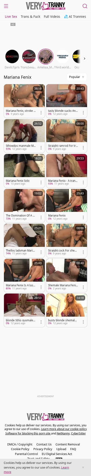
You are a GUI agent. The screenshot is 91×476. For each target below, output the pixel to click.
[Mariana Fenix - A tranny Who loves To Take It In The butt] (66, 171)
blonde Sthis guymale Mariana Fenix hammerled (21, 320)
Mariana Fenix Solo (17, 180)
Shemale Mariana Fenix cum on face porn (62, 285)
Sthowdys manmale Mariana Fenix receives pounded (20, 145)
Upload (61, 449)
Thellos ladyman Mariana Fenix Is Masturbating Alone (21, 250)
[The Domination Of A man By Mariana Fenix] (24, 206)
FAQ (73, 449)
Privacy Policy (42, 449)
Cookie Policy (20, 449)
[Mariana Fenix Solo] (24, 171)
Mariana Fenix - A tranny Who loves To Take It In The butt (62, 180)
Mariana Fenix (57, 215)
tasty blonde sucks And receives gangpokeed (62, 110)
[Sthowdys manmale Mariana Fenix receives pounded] (24, 136)
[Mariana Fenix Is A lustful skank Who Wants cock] (24, 275)
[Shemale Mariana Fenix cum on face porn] (66, 275)
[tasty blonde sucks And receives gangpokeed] (66, 101)
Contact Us (44, 444)
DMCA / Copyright (19, 444)
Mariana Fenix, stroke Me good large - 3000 (21, 110)
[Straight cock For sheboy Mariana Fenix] (66, 240)
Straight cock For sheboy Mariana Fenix (63, 250)
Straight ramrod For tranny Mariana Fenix (62, 145)
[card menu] (41, 113)
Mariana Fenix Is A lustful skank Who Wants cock (20, 285)
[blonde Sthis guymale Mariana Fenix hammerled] (24, 310)
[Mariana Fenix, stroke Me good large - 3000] (24, 101)
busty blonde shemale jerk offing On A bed (63, 320)
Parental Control (26, 454)
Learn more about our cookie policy (64, 429)
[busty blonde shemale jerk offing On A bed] (66, 310)
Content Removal (68, 444)
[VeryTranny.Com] (45, 6)
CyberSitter (78, 433)
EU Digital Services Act (57, 454)
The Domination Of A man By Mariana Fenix (20, 215)
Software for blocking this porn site (28, 433)
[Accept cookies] (83, 467)
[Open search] (85, 6)
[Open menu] (6, 6)
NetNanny (63, 433)
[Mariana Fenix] (66, 206)
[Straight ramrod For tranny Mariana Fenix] (66, 136)
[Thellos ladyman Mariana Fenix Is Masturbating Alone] (24, 240)
